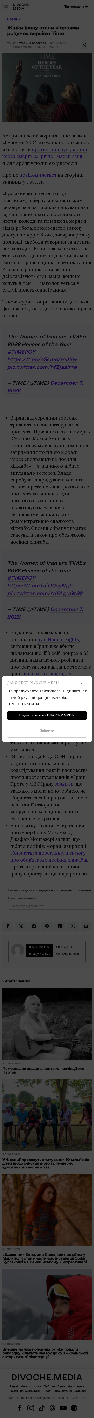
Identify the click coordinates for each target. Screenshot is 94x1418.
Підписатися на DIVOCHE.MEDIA (47, 715)
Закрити (47, 730)
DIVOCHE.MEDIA (23, 704)
